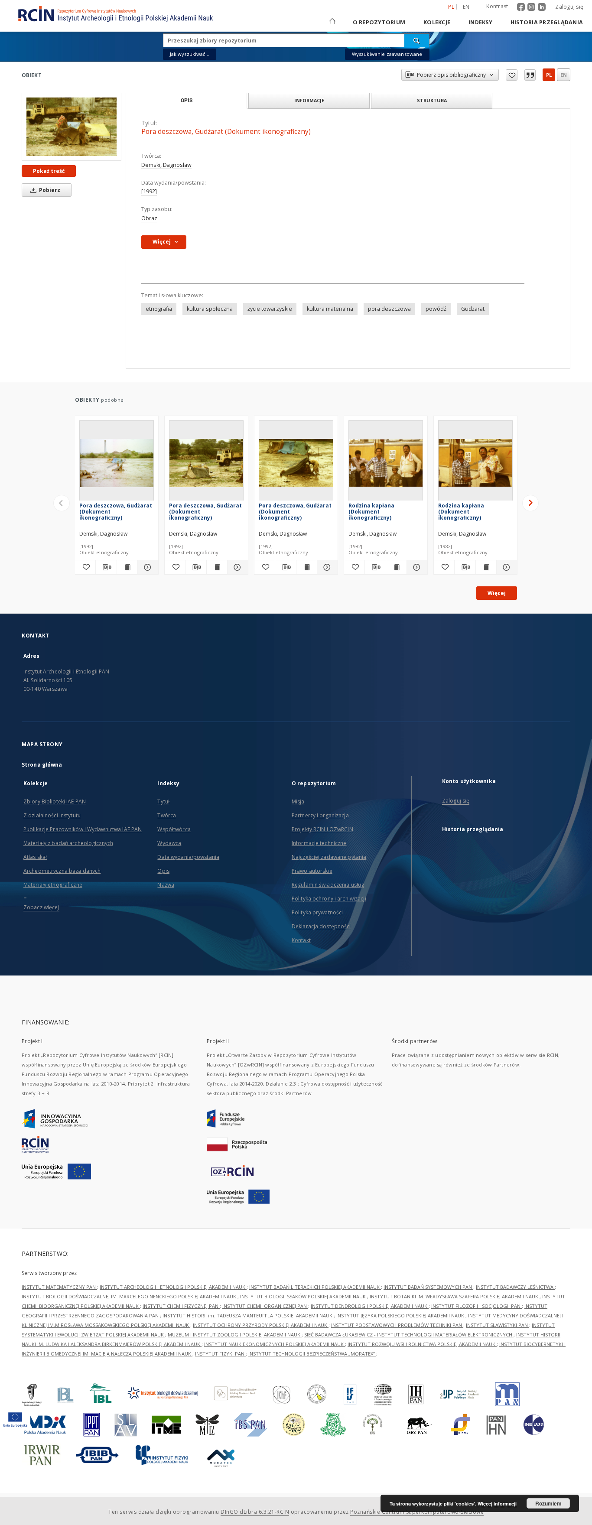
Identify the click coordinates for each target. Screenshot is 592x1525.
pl (549, 75)
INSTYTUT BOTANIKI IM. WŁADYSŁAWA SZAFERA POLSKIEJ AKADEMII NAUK (455, 1296)
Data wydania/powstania (188, 857)
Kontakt (301, 940)
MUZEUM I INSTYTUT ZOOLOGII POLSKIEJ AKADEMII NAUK (235, 1334)
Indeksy (480, 22)
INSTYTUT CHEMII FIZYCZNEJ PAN (181, 1306)
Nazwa (165, 884)
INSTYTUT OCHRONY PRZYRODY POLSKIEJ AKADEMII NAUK (261, 1325)
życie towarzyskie (269, 308)
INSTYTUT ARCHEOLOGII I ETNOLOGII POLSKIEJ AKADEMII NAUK (173, 1287)
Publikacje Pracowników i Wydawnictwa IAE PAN (82, 829)
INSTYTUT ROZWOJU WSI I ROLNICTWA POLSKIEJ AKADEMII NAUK (422, 1344)
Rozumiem (548, 1503)
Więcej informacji (497, 1503)
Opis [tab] (186, 101)
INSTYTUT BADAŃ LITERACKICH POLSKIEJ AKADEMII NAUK (315, 1287)
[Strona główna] (331, 22)
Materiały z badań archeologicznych (68, 843)
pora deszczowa (389, 308)
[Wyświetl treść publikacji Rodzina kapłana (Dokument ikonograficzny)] (396, 567)
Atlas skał (35, 857)
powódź (436, 308)
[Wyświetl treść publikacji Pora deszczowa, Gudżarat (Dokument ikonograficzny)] (127, 567)
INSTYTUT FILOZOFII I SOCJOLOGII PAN (476, 1306)
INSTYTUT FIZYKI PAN (220, 1353)
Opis (163, 871)
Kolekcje (436, 22)
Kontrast (497, 6)
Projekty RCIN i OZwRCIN (322, 829)
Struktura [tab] (432, 100)
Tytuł (163, 801)
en (466, 7)
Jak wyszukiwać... (190, 54)
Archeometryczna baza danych (62, 871)
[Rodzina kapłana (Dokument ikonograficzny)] (386, 463)
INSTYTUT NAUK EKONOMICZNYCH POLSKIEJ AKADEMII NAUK (274, 1344)
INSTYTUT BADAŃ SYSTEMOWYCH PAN (428, 1287)
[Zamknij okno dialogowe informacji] (530, 75)
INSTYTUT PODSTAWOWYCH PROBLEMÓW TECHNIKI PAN (397, 1325)
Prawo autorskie (312, 871)
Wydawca (169, 843)
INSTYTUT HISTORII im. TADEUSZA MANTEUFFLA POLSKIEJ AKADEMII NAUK (248, 1315)
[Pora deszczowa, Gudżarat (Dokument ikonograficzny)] (71, 127)
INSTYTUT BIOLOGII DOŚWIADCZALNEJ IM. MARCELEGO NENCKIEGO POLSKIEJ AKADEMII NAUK (129, 1296)
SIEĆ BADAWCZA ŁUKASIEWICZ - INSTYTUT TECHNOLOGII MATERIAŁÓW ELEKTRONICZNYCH (409, 1334)
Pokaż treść (49, 171)
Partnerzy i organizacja (320, 815)
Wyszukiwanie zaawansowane (387, 54)
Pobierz (49, 190)
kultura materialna (330, 308)
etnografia (159, 308)
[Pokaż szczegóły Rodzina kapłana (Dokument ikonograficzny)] (416, 567)
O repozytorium (379, 22)
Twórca (166, 815)
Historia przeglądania (547, 22)
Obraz (149, 218)
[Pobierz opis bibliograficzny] (106, 567)
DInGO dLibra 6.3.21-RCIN (255, 1511)
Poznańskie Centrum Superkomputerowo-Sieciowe (417, 1511)
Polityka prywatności (317, 912)
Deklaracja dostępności (321, 926)
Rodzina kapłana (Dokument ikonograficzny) (371, 511)
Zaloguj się (569, 6)
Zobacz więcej (41, 907)
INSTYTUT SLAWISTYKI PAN (497, 1325)
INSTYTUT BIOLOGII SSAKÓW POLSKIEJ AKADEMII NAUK (303, 1296)
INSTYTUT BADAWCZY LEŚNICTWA (515, 1287)
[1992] (149, 191)
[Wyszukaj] (416, 40)
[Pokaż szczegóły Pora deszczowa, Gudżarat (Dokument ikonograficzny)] (147, 567)
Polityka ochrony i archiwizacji (329, 898)
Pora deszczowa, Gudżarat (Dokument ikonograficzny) (115, 511)
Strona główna (42, 764)
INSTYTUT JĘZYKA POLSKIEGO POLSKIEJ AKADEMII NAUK (400, 1315)
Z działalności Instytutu (52, 815)
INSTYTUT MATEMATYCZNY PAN (59, 1287)
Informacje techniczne (319, 843)
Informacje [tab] (309, 100)
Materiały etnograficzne (52, 884)
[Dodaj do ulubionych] (511, 75)
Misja (298, 801)
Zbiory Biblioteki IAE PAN (54, 801)
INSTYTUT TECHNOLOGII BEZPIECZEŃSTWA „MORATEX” (312, 1353)
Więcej (497, 593)
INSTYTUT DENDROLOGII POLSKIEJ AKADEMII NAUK (370, 1306)
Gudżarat (473, 308)
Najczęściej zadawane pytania (329, 857)
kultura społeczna (210, 308)
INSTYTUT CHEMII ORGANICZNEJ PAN (265, 1306)
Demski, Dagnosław (166, 165)
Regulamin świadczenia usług (328, 884)
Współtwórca (173, 829)
